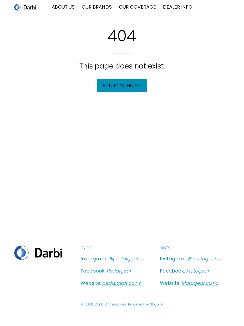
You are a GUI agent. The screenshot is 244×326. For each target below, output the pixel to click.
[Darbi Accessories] (25, 7)
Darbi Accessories (111, 304)
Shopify (156, 304)
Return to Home (122, 85)
